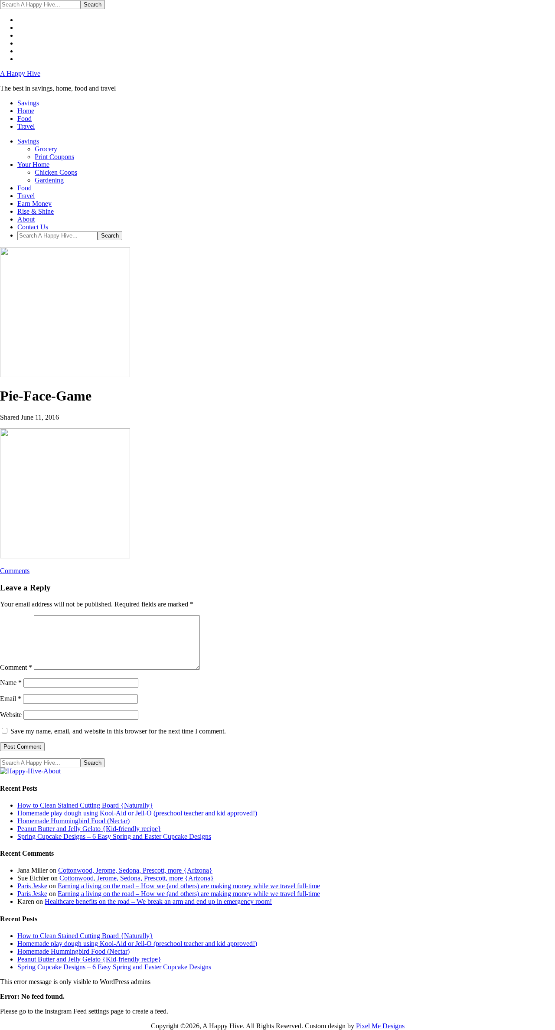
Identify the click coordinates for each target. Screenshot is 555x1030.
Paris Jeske (32, 886)
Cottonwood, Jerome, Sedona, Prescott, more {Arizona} (135, 870)
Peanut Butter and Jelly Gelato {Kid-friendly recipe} (89, 828)
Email (10, 698)
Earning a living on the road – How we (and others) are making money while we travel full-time (189, 886)
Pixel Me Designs (380, 1026)
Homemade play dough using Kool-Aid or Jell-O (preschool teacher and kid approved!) (137, 813)
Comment (16, 667)
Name (11, 682)
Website (11, 714)
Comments (14, 570)
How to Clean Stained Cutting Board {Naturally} (85, 805)
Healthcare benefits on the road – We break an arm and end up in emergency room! (158, 901)
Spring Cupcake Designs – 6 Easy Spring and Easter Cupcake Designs (114, 836)
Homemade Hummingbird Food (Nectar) (73, 821)
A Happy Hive (20, 73)
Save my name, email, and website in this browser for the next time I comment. (118, 731)
